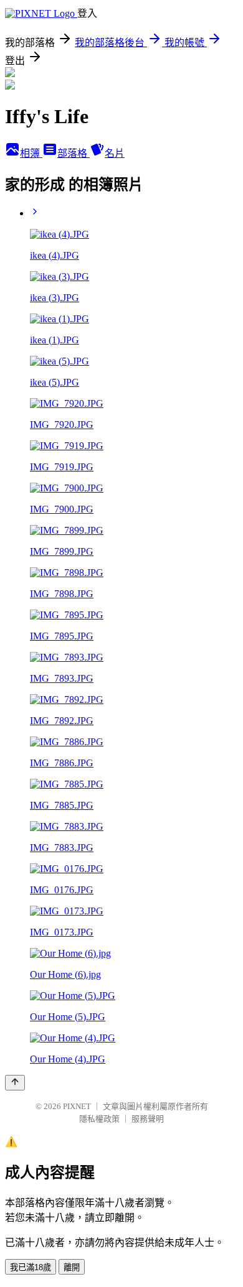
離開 (72, 1267)
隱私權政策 (99, 1118)
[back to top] (15, 1082)
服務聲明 (147, 1118)
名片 (115, 153)
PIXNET (77, 1106)
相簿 (31, 153)
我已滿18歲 (30, 1267)
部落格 (73, 153)
